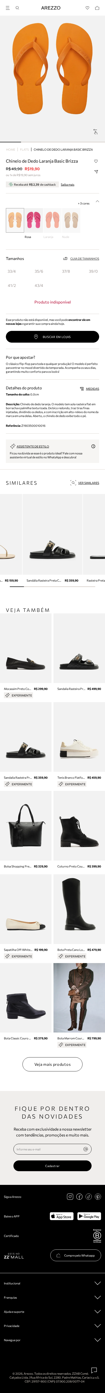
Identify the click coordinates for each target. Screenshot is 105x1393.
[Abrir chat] (94, 1370)
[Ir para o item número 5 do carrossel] (88, 586)
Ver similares (88, 482)
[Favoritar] (96, 161)
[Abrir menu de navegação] (9, 7)
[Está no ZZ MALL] (14, 1255)
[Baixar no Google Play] (89, 1216)
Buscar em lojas (57, 336)
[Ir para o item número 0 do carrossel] (17, 586)
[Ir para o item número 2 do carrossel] (45, 586)
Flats (24, 149)
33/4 (12, 271)
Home (10, 149)
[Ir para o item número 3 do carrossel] (59, 586)
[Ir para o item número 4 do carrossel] (74, 586)
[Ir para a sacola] (97, 8)
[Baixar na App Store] (62, 1216)
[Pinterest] (98, 1196)
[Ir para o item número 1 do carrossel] (31, 586)
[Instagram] (70, 1196)
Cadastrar (52, 1166)
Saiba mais (67, 184)
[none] (86, 1149)
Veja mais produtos (52, 1064)
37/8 (66, 271)
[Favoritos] (87, 8)
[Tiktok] (88, 1196)
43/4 (39, 285)
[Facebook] (79, 1196)
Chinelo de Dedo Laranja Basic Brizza (63, 149)
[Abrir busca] (17, 8)
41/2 (12, 285)
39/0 (93, 271)
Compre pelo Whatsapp (79, 1255)
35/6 (39, 271)
